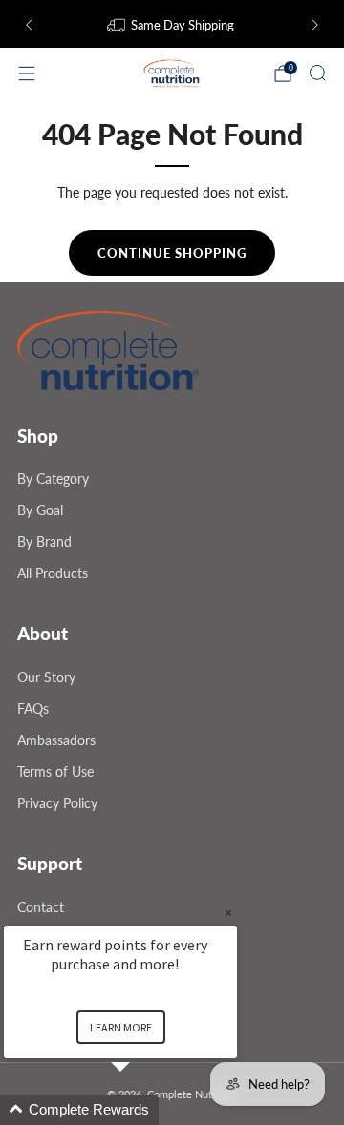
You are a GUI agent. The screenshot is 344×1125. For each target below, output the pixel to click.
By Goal (40, 510)
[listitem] (172, 25)
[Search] (317, 72)
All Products (52, 573)
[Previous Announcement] (28, 24)
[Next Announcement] (315, 24)
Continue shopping (172, 252)
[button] (143, 1110)
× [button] (228, 913)
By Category (53, 478)
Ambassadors (56, 740)
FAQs (33, 708)
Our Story (46, 677)
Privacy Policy (57, 803)
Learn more (121, 1027)
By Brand (44, 541)
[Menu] (26, 73)
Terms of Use (55, 771)
